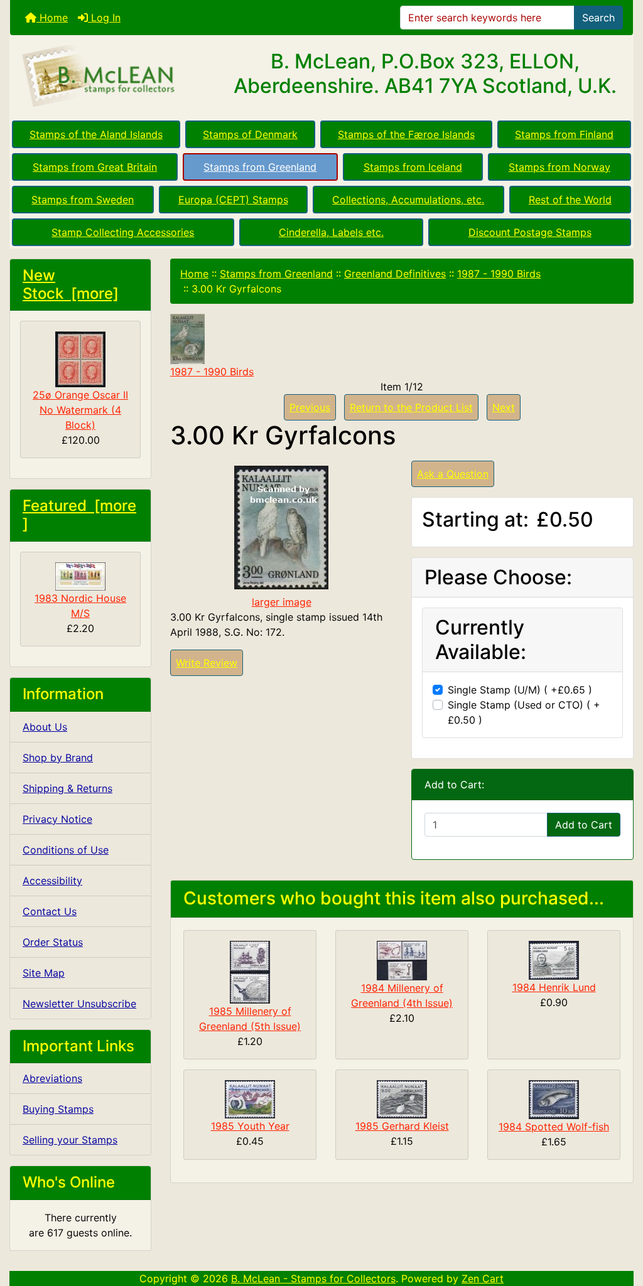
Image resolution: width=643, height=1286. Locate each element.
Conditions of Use (66, 850)
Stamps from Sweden (82, 199)
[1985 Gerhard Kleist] (402, 1098)
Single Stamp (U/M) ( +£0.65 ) (520, 689)
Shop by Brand (58, 757)
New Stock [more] (71, 284)
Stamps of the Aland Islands (96, 134)
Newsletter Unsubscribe (79, 1003)
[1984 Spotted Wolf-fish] (554, 1098)
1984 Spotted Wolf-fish (554, 1126)
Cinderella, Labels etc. (331, 232)
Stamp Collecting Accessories (122, 232)
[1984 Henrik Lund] (554, 959)
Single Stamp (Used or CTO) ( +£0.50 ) (524, 712)
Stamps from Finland (564, 134)
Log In (104, 17)
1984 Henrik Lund (554, 987)
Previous (309, 407)
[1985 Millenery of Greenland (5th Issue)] (250, 971)
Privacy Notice (57, 819)
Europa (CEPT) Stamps (233, 199)
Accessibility (52, 880)
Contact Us (50, 911)
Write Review (206, 662)
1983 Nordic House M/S (80, 605)
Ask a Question (453, 474)
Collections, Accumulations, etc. (408, 199)
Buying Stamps (58, 1109)
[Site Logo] (113, 76)
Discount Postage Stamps (530, 232)
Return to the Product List (411, 407)
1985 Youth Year (250, 1126)
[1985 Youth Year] (250, 1098)
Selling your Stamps (70, 1139)
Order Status (53, 942)
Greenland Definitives (395, 273)
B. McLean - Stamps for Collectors (313, 1278)
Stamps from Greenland (259, 167)
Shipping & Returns (67, 788)
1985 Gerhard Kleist (402, 1126)
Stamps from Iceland (413, 167)
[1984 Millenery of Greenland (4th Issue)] (402, 959)
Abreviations (52, 1078)
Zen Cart (483, 1278)
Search (598, 17)
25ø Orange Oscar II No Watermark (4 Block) (80, 409)
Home (52, 17)
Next (503, 407)
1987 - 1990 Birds (499, 273)
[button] (620, 1224)
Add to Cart (583, 824)
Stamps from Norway (559, 167)
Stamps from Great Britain (95, 167)
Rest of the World (570, 199)
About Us (45, 727)
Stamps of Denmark (250, 134)
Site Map (44, 973)
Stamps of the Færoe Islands (406, 134)
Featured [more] (79, 514)
